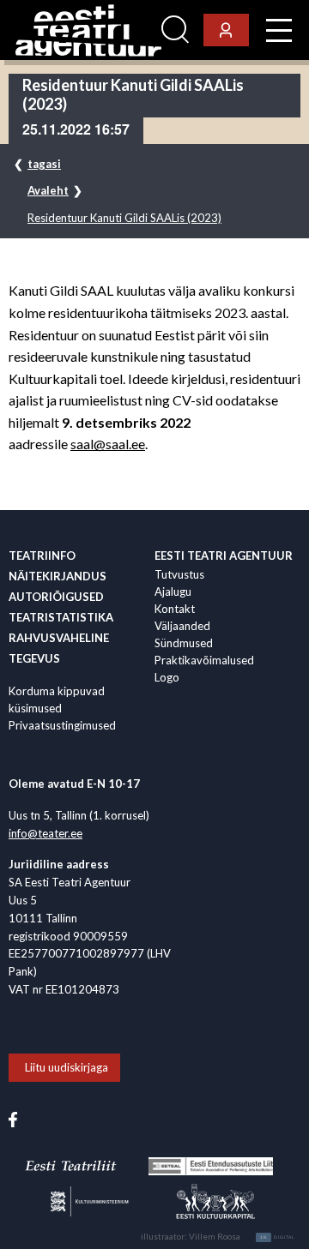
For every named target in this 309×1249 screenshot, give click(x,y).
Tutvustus (179, 574)
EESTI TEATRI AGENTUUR (223, 555)
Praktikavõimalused (204, 660)
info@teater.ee (45, 833)
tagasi (44, 164)
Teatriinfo (42, 555)
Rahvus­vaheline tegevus (59, 648)
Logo (166, 677)
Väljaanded (182, 626)
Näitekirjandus (57, 576)
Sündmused (183, 643)
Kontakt (174, 608)
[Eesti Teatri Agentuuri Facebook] (13, 1117)
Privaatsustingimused (62, 725)
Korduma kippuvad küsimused (57, 699)
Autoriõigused (56, 596)
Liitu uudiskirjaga (66, 1067)
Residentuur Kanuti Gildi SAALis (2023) (124, 218)
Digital (277, 1237)
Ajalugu (172, 591)
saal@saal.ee (107, 443)
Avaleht (48, 190)
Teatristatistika (61, 617)
